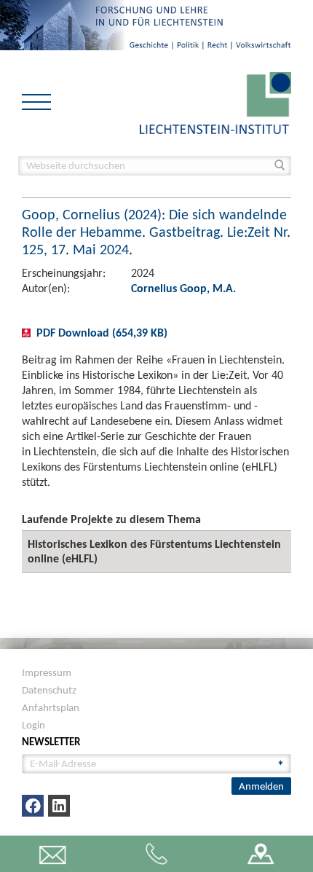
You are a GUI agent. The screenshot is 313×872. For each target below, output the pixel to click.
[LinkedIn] (59, 806)
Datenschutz (49, 689)
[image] (215, 102)
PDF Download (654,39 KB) (101, 332)
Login (33, 724)
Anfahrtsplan (50, 707)
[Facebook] (33, 806)
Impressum (46, 672)
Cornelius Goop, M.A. (183, 288)
